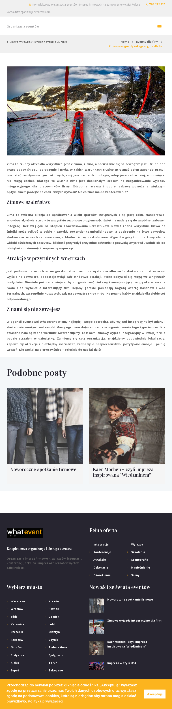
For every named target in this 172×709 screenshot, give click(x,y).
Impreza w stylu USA (121, 663)
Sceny (135, 575)
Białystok (17, 655)
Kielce (15, 663)
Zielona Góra (58, 647)
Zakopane (56, 670)
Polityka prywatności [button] (45, 701)
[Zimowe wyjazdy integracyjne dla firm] (86, 110)
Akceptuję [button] (155, 694)
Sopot (15, 670)
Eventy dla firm (147, 42)
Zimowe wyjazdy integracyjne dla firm (134, 620)
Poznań (54, 609)
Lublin (53, 624)
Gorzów (16, 647)
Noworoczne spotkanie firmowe (43, 469)
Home (124, 42)
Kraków (54, 601)
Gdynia (53, 640)
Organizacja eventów (23, 26)
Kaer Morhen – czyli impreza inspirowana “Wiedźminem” (123, 472)
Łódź (14, 617)
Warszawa (18, 601)
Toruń (53, 663)
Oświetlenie (102, 575)
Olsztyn (54, 632)
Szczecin (17, 632)
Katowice (17, 624)
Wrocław (17, 609)
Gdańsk (54, 617)
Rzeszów (17, 640)
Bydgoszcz (56, 655)
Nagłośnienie (140, 567)
